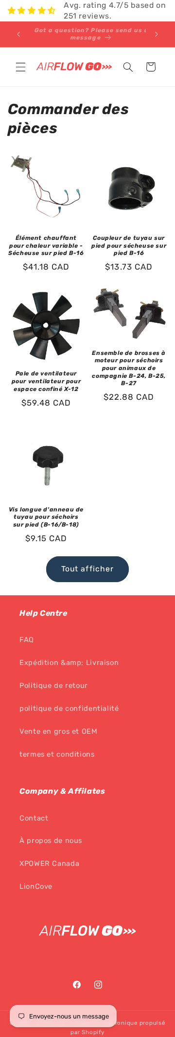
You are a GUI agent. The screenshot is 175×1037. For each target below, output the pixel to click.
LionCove (35, 886)
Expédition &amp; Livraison (69, 662)
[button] (20, 67)
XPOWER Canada (49, 863)
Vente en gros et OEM (58, 731)
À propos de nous (50, 840)
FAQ (26, 639)
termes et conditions (57, 754)
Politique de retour (53, 685)
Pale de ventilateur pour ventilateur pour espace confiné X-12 (46, 381)
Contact (33, 818)
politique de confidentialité (69, 708)
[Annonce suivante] (156, 34)
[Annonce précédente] (18, 34)
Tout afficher (87, 568)
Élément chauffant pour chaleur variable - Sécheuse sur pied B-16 (46, 245)
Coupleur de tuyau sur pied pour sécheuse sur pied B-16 (128, 245)
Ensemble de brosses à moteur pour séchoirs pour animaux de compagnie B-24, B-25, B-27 (129, 368)
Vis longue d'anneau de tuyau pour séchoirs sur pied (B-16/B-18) (46, 517)
